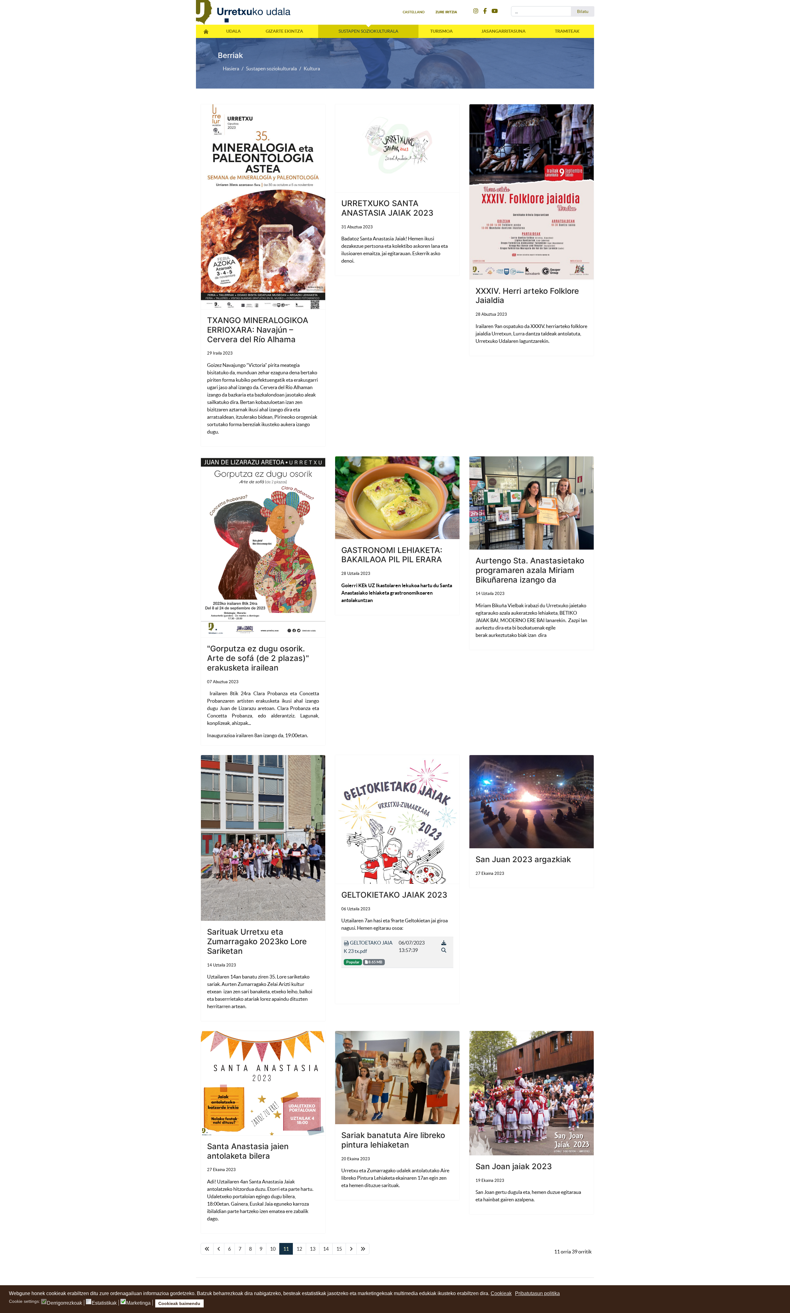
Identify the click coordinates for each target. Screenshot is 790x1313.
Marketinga (138, 1303)
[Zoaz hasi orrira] (207, 1249)
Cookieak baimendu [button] (179, 1303)
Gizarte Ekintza (284, 31)
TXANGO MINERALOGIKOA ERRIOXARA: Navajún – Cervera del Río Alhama (257, 329)
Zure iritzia (446, 12)
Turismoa (441, 31)
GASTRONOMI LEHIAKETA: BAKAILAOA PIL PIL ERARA (391, 554)
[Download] (444, 942)
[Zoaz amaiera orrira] (362, 1249)
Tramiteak (567, 31)
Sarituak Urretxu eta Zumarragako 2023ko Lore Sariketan (257, 941)
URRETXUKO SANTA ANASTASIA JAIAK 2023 (387, 208)
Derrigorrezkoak (64, 1303)
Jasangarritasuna (503, 31)
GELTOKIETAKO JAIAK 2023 (394, 895)
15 (339, 1249)
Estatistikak (104, 1303)
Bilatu (582, 11)
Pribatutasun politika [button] (537, 1293)
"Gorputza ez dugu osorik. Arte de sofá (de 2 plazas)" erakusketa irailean (258, 658)
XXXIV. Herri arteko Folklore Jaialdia (527, 295)
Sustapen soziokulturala (368, 31)
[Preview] (444, 950)
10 (273, 1249)
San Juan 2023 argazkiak (523, 859)
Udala (233, 31)
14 (326, 1249)
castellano (414, 12)
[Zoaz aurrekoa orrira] (218, 1249)
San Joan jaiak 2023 (514, 1166)
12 (299, 1249)
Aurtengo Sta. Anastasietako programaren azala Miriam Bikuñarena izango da (530, 570)
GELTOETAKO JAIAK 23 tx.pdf (368, 947)
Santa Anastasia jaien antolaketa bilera (248, 1151)
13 (312, 1249)
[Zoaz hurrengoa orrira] (351, 1249)
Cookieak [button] (501, 1293)
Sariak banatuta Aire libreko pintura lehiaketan (393, 1139)
